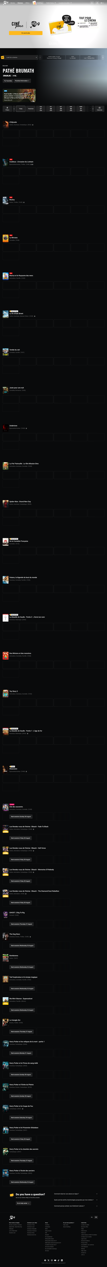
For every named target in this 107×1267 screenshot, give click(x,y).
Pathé (82, 1229)
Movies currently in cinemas (15, 1225)
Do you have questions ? (68, 1222)
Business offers (84, 1227)
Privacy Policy (84, 1243)
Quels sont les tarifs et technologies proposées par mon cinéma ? (73, 1200)
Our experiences (48, 1237)
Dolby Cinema (48, 1231)
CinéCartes (47, 1227)
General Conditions (85, 1241)
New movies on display (14, 1222)
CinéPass (40, 3)
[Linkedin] (62, 1260)
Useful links (83, 1222)
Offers (27, 3)
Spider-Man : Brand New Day (15, 1227)
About (46, 1222)
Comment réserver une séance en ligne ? (66, 1194)
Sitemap (83, 1248)
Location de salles (64, 3)
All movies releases (49, 1246)
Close (55, 43)
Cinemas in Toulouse (31, 1231)
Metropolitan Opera (49, 1239)
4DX (46, 1233)
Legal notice (84, 1239)
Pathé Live (83, 1233)
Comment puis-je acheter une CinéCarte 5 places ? (69, 1206)
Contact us (83, 1252)
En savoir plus (26, 33)
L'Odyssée (11, 1229)
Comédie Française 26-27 (51, 1244)
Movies (13, 3)
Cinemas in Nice (30, 1233)
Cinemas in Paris (31, 1225)
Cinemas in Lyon (31, 1227)
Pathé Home (50, 3)
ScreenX (47, 1235)
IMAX (46, 1229)
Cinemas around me (31, 1235)
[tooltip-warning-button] (32, 164)
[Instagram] (52, 1260)
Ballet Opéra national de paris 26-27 (53, 1243)
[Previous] (40, 57)
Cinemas (20, 3)
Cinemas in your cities (32, 1222)
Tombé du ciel (12, 1233)
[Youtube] (55, 1260)
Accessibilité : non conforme (87, 1244)
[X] (48, 1260)
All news (47, 1250)
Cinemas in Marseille (31, 1229)
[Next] (103, 57)
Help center (65, 1225)
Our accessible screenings (51, 1248)
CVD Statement (84, 1246)
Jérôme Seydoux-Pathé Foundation (89, 1235)
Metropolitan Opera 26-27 (51, 1241)
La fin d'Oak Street (13, 1231)
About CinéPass (66, 1227)
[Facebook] (45, 1260)
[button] (92, 3)
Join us (83, 1254)
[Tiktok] (59, 1260)
